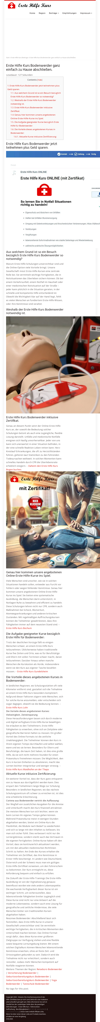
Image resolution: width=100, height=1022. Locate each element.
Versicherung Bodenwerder (22, 972)
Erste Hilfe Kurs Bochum (19, 628)
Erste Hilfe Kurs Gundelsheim (32, 671)
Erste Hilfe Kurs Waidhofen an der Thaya (27, 769)
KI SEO (32, 1009)
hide (40, 80)
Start (7, 58)
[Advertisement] (50, 37)
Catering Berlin (41, 1009)
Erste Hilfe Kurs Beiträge (19, 58)
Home (32, 13)
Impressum (85, 13)
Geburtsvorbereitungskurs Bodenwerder (27, 976)
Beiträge (53, 13)
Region (42, 13)
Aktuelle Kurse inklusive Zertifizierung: (35, 136)
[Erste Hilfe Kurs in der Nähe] (30, 6)
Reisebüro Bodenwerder (49, 969)
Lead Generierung (12, 1012)
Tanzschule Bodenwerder (36, 983)
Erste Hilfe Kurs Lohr (17, 707)
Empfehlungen (69, 13)
